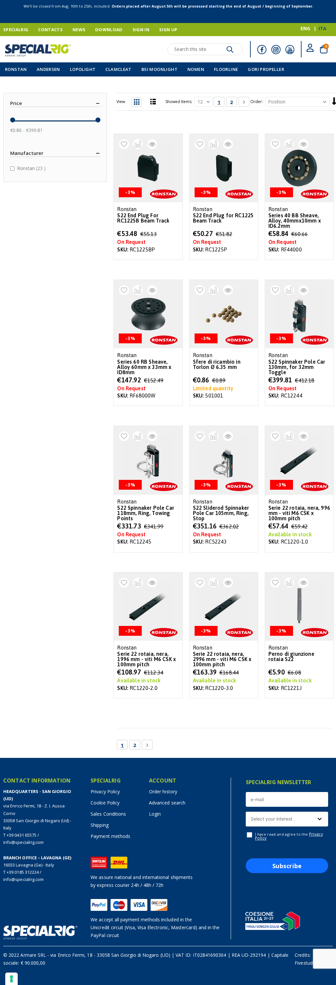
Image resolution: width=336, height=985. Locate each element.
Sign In (141, 29)
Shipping (100, 825)
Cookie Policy (105, 803)
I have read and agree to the (289, 836)
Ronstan (32, 168)
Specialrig (15, 29)
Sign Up (168, 29)
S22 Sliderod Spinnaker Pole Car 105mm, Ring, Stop (221, 513)
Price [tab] (16, 103)
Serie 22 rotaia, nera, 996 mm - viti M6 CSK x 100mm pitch (299, 513)
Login (155, 814)
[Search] (230, 51)
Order (256, 101)
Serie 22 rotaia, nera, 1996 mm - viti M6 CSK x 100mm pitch (146, 659)
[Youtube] (290, 50)
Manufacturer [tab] (26, 153)
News (79, 29)
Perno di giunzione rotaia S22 (291, 656)
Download (109, 29)
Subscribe (287, 866)
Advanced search (167, 803)
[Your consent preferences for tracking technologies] (11, 979)
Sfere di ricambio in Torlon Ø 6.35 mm (217, 364)
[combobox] (287, 819)
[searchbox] (286, 819)
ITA (322, 28)
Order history (163, 791)
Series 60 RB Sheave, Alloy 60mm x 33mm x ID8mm (144, 367)
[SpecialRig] (38, 50)
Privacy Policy (105, 791)
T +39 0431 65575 (19, 835)
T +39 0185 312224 (21, 872)
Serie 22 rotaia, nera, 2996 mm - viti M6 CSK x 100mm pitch (222, 659)
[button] (124, 144)
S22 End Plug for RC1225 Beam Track (223, 218)
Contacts (50, 29)
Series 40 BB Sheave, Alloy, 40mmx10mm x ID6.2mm (294, 221)
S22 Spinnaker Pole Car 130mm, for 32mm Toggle (297, 367)
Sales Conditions (108, 814)
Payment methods (110, 836)
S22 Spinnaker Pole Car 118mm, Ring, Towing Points (145, 513)
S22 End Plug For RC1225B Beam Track (143, 218)
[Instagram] (276, 50)
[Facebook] (262, 50)
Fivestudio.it (307, 963)
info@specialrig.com (23, 842)
